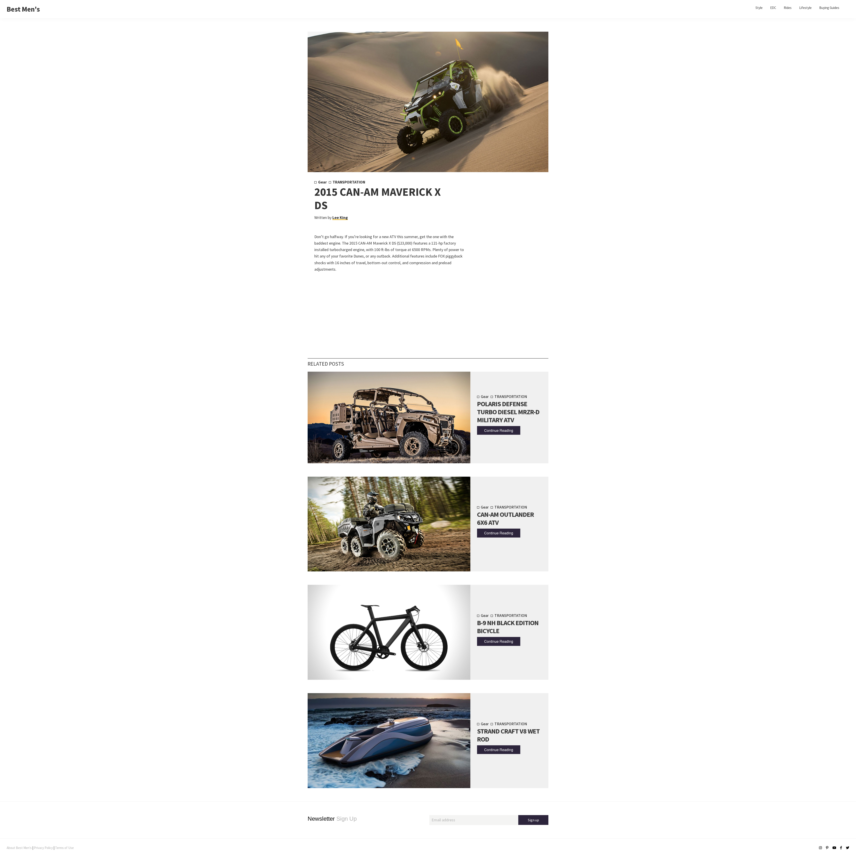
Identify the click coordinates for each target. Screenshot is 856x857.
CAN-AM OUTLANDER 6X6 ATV (505, 518)
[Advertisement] (502, 253)
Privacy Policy (43, 848)
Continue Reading (498, 430)
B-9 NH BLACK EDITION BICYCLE (508, 626)
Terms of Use (64, 848)
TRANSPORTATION (349, 182)
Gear (322, 182)
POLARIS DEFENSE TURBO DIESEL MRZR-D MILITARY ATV (508, 412)
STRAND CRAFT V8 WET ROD (508, 735)
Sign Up (332, 818)
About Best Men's (19, 848)
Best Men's (23, 9)
